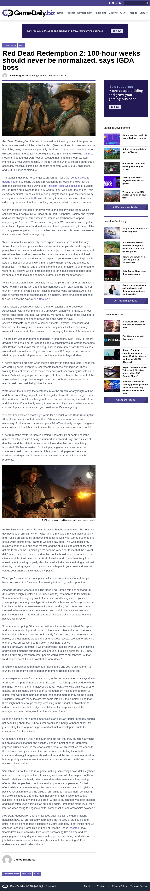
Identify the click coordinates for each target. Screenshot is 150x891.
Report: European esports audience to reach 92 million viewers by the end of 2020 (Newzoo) (134, 356)
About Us (88, 886)
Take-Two (26, 874)
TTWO (37, 874)
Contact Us (103, 886)
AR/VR (123, 13)
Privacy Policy (119, 886)
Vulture (88, 153)
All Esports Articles (125, 400)
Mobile (133, 13)
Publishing (100, 13)
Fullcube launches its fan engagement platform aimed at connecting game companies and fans (135, 387)
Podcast (70, 13)
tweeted (74, 828)
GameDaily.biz (17, 886)
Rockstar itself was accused (64, 185)
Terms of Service (139, 886)
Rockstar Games (11, 874)
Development (84, 13)
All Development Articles (125, 207)
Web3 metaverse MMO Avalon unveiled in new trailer (134, 195)
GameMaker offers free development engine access (133, 166)
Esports (113, 13)
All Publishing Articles (125, 300)
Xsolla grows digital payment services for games (132, 180)
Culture (143, 13)
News (60, 13)
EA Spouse (41, 299)
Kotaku (38, 198)
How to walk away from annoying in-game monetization (133, 260)
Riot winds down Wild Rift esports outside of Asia (133, 325)
